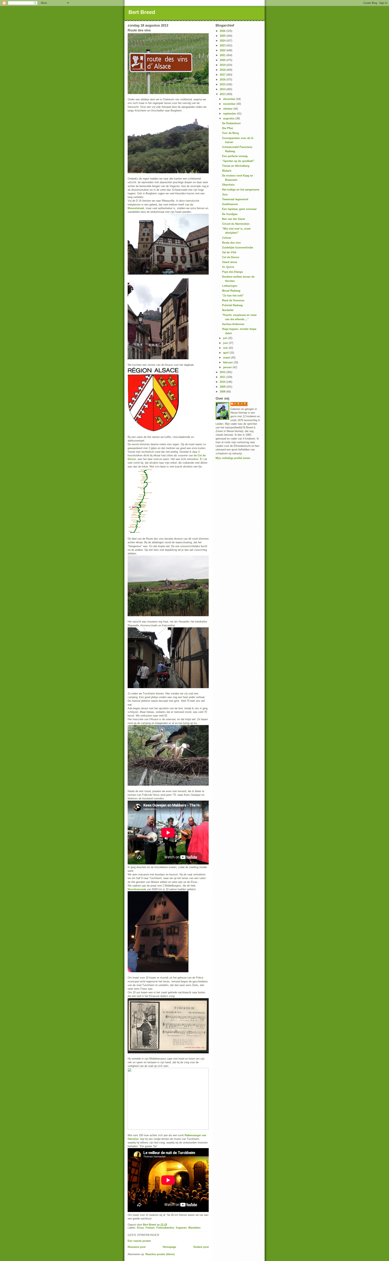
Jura (225, 194)
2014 (223, 89)
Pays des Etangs (232, 271)
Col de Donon (230, 257)
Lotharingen (229, 285)
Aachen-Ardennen (233, 324)
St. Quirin (228, 266)
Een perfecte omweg (235, 156)
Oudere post (201, 1246)
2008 (223, 391)
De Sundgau (229, 214)
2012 (223, 372)
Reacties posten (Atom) (159, 1254)
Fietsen (150, 1227)
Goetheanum (230, 204)
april (226, 352)
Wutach (226, 170)
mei (226, 347)
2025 (223, 35)
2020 (223, 60)
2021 (223, 55)
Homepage (169, 1246)
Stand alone (229, 262)
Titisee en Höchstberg (235, 165)
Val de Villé (229, 252)
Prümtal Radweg (232, 305)
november (229, 103)
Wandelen (194, 1227)
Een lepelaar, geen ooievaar (239, 209)
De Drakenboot (231, 123)
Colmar (226, 237)
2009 (223, 386)
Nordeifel (227, 310)
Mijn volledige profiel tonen (233, 458)
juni (226, 342)
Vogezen (181, 1227)
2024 (223, 40)
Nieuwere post (136, 1246)
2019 (223, 64)
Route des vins (231, 242)
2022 (223, 50)
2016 (223, 79)
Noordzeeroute (137, 889)
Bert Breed (141, 12)
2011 (223, 377)
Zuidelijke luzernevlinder (237, 247)
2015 (223, 84)
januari (228, 367)
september (230, 113)
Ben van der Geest (233, 218)
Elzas (140, 1227)
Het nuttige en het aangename (240, 189)
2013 (223, 94)
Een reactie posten (139, 1240)
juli (225, 338)
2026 (223, 30)
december (229, 99)
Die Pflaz (227, 128)
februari (228, 362)
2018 (223, 69)
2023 (223, 45)
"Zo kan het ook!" (233, 295)
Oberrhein (228, 184)
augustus (229, 118)
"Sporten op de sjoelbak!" (238, 161)
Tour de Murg (230, 133)
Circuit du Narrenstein (236, 223)
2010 (223, 381)
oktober (228, 108)
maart (227, 357)
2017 (223, 74)
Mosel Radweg (231, 290)
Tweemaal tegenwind (235, 199)
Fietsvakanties (165, 1227)
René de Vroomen (233, 300)
